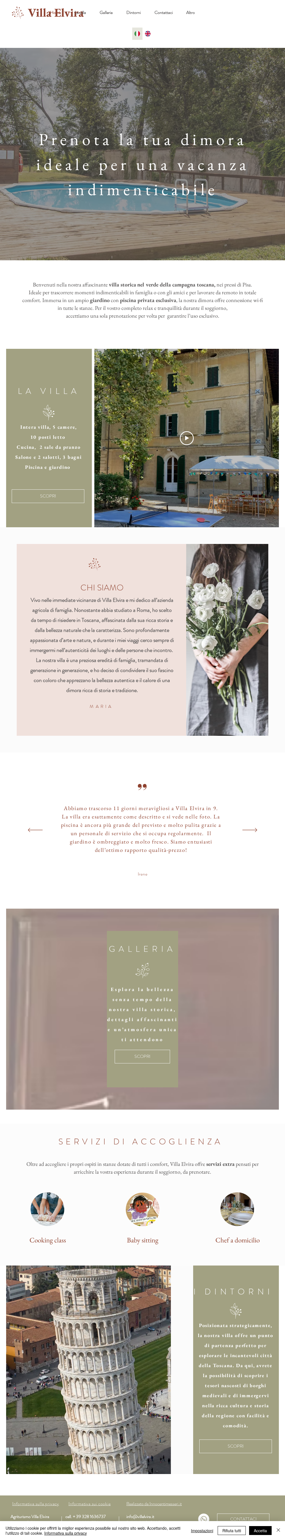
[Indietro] (35, 830)
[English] (147, 34)
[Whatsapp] (203, 1519)
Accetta (260, 1530)
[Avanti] (249, 830)
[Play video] (187, 438)
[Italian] (137, 34)
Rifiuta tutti (231, 1530)
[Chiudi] (278, 1531)
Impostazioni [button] (202, 1530)
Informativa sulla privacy (65, 1533)
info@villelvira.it (140, 1516)
